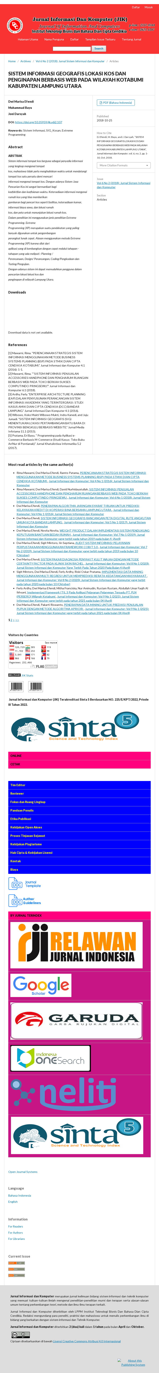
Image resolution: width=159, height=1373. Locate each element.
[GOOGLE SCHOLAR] (40, 996)
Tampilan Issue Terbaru (100, 39)
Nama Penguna (54, 39)
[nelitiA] (63, 1110)
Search (98, 48)
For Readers (15, 1226)
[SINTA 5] (10, 1153)
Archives (25, 61)
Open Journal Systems (22, 1171)
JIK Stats (27, 675)
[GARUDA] (76, 1038)
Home (12, 61)
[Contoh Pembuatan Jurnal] (24, 888)
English (13, 1201)
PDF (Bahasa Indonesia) (117, 102)
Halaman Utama (28, 39)
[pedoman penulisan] (24, 906)
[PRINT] (35, 691)
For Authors (15, 1232)
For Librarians (16, 1238)
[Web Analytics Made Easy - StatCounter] (14, 675)
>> (17, 620)
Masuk (149, 7)
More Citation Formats (114, 165)
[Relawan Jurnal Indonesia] (76, 967)
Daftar (74, 39)
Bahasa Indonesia (19, 1195)
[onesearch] (50, 1070)
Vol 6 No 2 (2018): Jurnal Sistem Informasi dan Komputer (70, 61)
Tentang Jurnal (131, 39)
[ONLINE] (16, 691)
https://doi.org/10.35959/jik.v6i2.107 (38, 122)
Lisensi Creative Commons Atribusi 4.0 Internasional (87, 1341)
